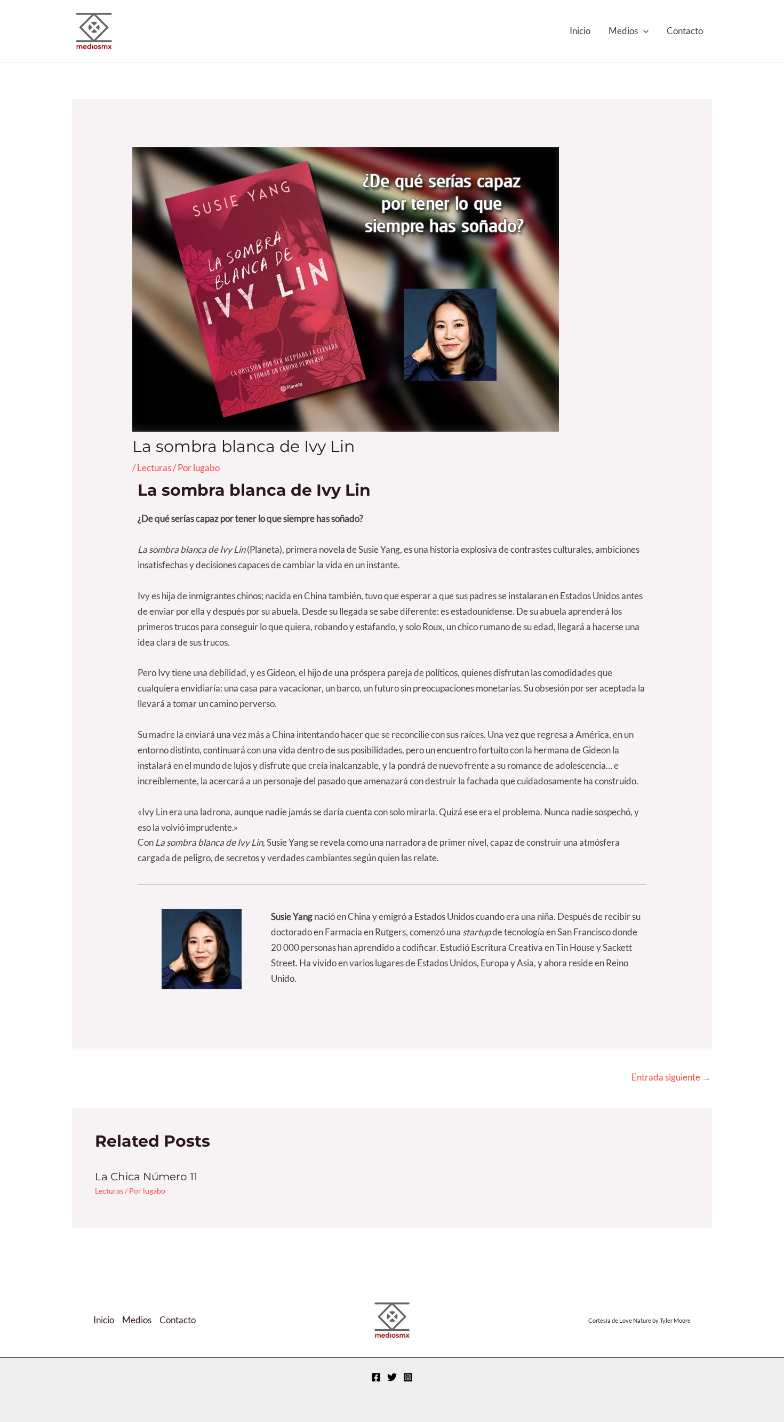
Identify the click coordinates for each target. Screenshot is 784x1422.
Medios (623, 30)
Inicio (580, 30)
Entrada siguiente (671, 1077)
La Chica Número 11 (146, 1176)
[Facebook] (376, 31)
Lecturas (154, 467)
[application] (643, 31)
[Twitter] (392, 31)
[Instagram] (408, 31)
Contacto (685, 30)
